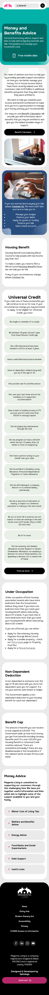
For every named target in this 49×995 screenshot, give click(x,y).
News (24, 906)
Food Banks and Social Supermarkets (23, 847)
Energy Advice (19, 835)
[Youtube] (33, 943)
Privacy (24, 926)
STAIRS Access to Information (24, 931)
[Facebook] (16, 943)
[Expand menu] (42, 5)
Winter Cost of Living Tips (25, 811)
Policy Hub (24, 911)
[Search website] (17, 5)
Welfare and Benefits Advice (23, 823)
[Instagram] (27, 943)
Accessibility (24, 921)
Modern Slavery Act (24, 916)
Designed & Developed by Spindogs (24, 973)
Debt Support (19, 858)
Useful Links (18, 869)
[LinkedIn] (22, 943)
